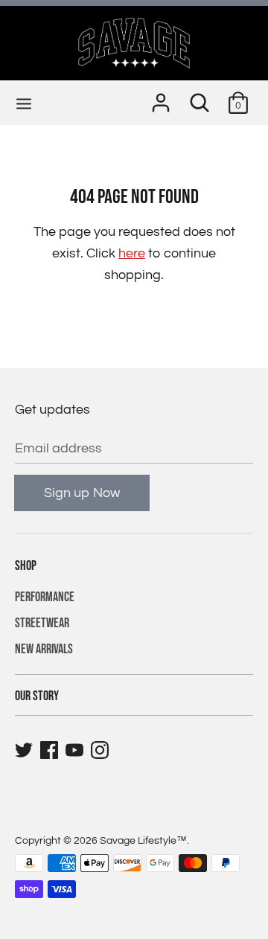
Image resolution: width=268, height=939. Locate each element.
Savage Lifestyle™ (143, 841)
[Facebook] (50, 750)
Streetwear (42, 623)
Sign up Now (82, 493)
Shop (25, 566)
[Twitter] (25, 750)
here (131, 253)
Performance (44, 597)
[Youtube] (76, 750)
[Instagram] (101, 750)
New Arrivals (44, 649)
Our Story (37, 696)
